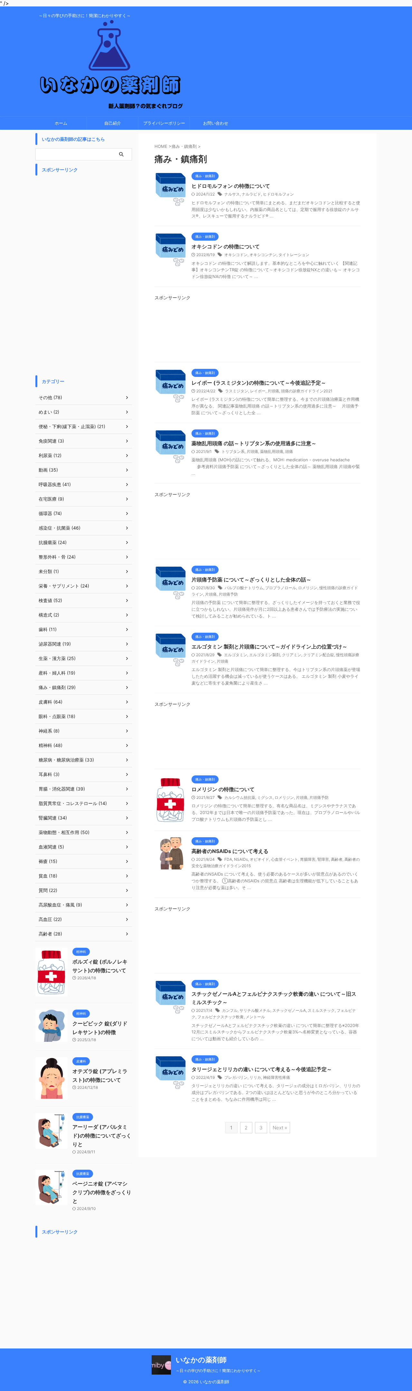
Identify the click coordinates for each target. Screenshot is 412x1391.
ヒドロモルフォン (278, 194)
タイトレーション (293, 254)
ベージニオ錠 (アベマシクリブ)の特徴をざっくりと (101, 1192)
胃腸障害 (307, 859)
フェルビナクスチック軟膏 (220, 1016)
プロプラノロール (280, 587)
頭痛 (289, 451)
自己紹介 (112, 123)
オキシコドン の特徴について (226, 246)
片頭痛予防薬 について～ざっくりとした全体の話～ (251, 579)
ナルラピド (251, 194)
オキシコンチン (262, 254)
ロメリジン (307, 587)
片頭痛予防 (228, 594)
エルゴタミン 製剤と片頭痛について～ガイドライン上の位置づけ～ (269, 646)
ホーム (61, 123)
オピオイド (259, 859)
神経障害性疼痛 (276, 1077)
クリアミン (291, 654)
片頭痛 (273, 391)
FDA (228, 859)
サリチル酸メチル (254, 1010)
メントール (255, 1016)
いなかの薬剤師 (201, 1360)
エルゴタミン (235, 654)
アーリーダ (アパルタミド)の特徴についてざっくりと (101, 1135)
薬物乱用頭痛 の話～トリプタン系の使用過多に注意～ (254, 443)
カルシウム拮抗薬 (239, 797)
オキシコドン (236, 254)
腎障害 (323, 859)
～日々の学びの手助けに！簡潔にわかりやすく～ (218, 1370)
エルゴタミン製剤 (264, 654)
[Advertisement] (257, 333)
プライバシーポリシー (164, 123)
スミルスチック (321, 1010)
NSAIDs (241, 859)
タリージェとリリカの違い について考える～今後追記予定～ (262, 1069)
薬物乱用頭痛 (271, 451)
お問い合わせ (215, 123)
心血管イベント (284, 859)
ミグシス (265, 797)
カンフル (230, 1010)
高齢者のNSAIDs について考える (230, 851)
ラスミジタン (236, 391)
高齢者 (336, 859)
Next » (280, 1128)
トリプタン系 (233, 451)
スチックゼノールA (289, 1010)
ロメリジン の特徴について (223, 789)
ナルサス (232, 194)
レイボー (258, 391)
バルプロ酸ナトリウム (244, 587)
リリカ (255, 1077)
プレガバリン (236, 1077)
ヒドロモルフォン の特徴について (231, 186)
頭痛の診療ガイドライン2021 (306, 391)
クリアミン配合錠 (318, 654)
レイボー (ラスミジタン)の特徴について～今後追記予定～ (259, 382)
